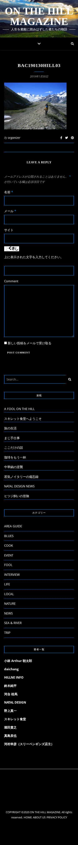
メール (10, 211)
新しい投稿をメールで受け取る (29, 343)
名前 (8, 192)
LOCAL (9, 594)
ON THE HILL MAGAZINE (39, 16)
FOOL (8, 565)
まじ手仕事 (12, 438)
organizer (14, 138)
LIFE (7, 584)
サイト (9, 230)
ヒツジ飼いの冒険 (16, 496)
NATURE (10, 603)
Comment (11, 281)
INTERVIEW (12, 574)
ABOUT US (39, 817)
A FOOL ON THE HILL (19, 409)
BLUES (9, 536)
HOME (28, 817)
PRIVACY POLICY (57, 817)
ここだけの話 (13, 447)
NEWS (8, 613)
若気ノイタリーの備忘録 (21, 477)
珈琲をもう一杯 (15, 457)
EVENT (8, 555)
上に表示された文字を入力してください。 (33, 257)
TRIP (7, 633)
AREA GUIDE (13, 526)
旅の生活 (10, 428)
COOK (8, 545)
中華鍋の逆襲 (13, 467)
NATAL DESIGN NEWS (19, 486)
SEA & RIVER (13, 623)
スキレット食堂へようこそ (23, 418)
